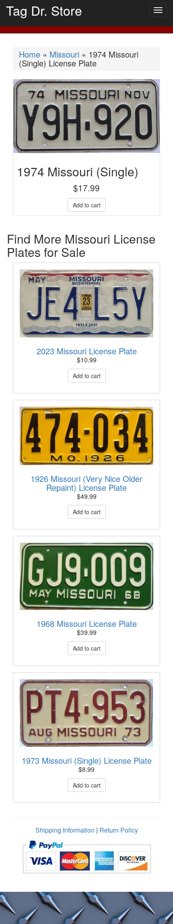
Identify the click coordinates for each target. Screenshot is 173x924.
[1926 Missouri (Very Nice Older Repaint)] (86, 436)
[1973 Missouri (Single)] (86, 713)
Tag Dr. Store (44, 10)
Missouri (64, 54)
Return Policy (118, 830)
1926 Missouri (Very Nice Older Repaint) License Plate (86, 483)
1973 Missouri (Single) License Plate (87, 760)
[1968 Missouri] (86, 576)
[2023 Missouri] (86, 303)
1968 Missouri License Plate (87, 623)
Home (29, 54)
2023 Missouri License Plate (87, 351)
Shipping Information (65, 830)
